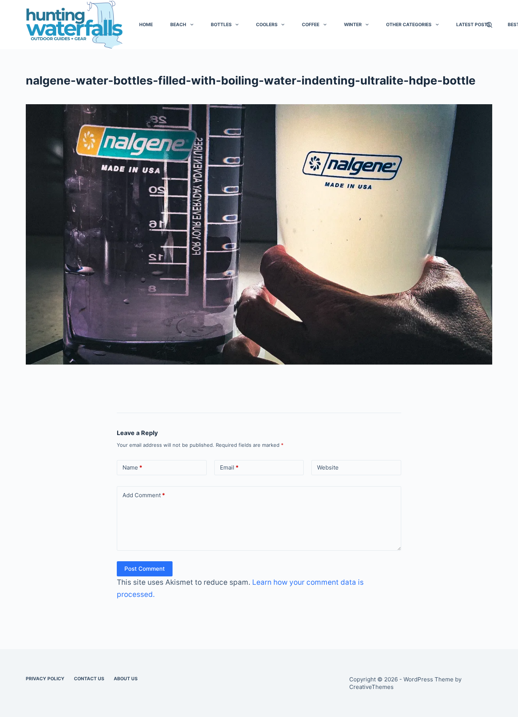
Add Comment (143, 495)
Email (229, 467)
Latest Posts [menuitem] (473, 24)
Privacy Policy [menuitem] (45, 678)
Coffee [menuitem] (310, 24)
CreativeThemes (371, 686)
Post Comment (144, 568)
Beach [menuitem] (178, 24)
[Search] (489, 25)
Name (132, 467)
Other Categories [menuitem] (409, 24)
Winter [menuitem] (353, 24)
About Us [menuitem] (126, 678)
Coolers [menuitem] (267, 24)
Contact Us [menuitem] (89, 678)
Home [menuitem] (146, 24)
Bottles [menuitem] (221, 24)
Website (328, 467)
